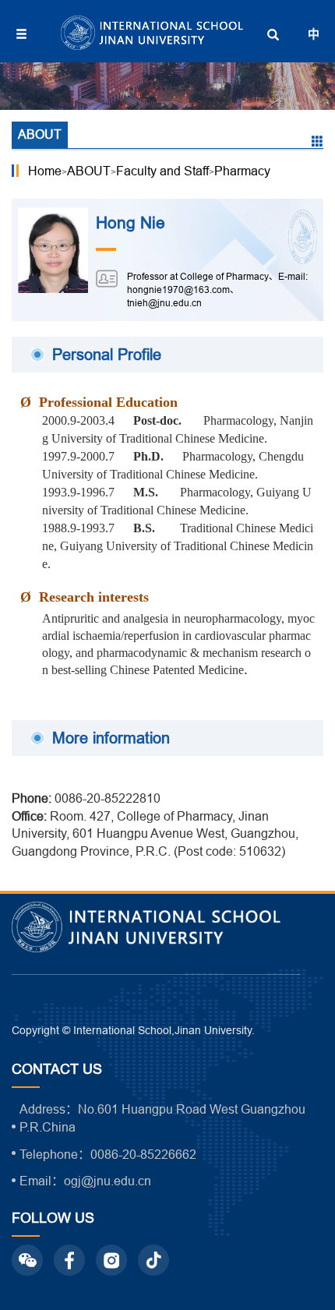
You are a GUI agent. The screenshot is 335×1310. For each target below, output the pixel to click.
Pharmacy (242, 171)
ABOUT (89, 171)
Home (45, 171)
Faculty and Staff (162, 171)
